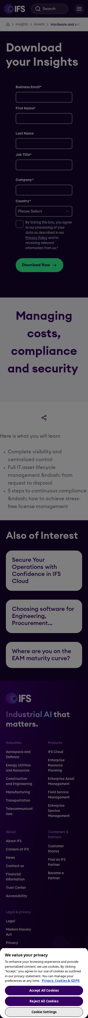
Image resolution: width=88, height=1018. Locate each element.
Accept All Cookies (44, 990)
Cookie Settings (44, 1012)
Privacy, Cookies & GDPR (61, 980)
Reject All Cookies (44, 1001)
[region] (44, 983)
